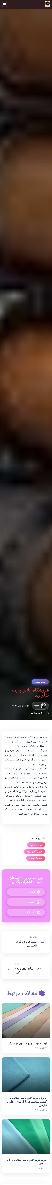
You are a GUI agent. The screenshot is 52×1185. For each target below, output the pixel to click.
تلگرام (32, 892)
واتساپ (31, 902)
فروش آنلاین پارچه (34, 851)
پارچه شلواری (36, 845)
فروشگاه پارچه (35, 858)
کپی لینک (31, 912)
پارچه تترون (40, 682)
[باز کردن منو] (4, 4)
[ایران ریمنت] (47, 4)
